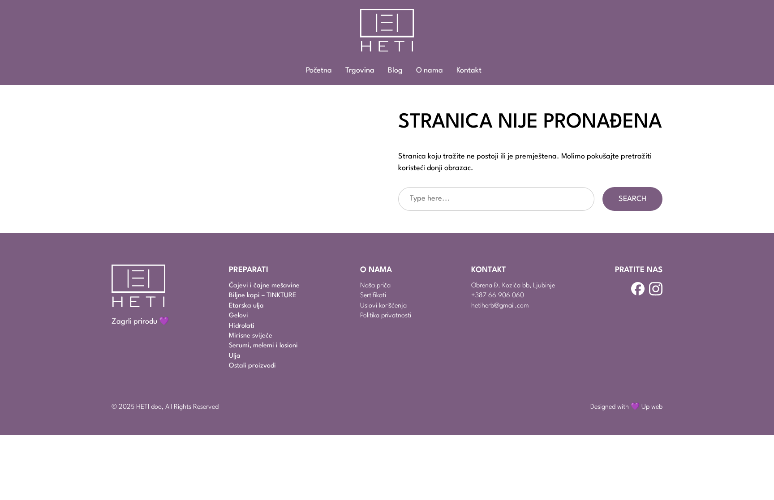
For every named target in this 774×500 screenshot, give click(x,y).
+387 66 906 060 (497, 295)
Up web (651, 407)
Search (632, 199)
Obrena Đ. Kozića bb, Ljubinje (513, 285)
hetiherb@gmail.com (500, 306)
